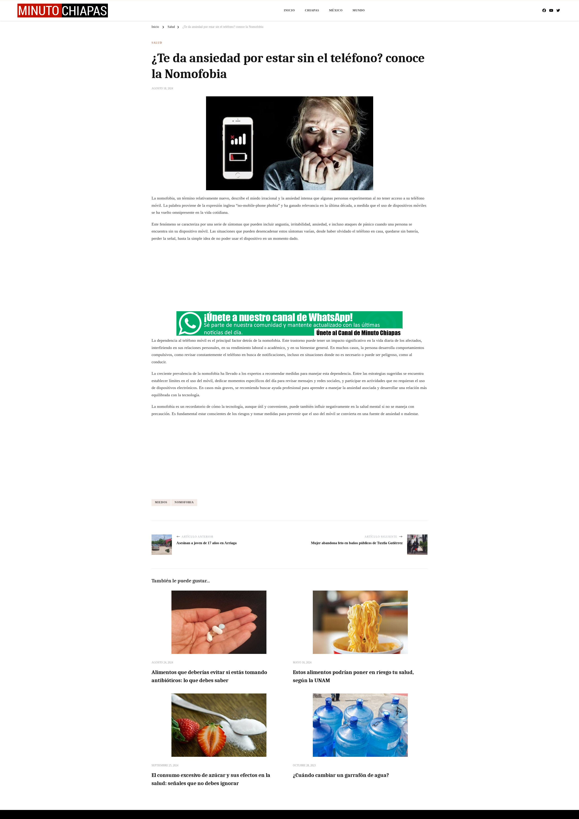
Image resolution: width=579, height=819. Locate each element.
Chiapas (312, 10)
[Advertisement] (289, 278)
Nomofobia (184, 502)
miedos (161, 502)
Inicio (289, 10)
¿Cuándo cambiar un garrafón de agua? (341, 775)
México (336, 10)
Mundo (359, 10)
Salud (157, 42)
